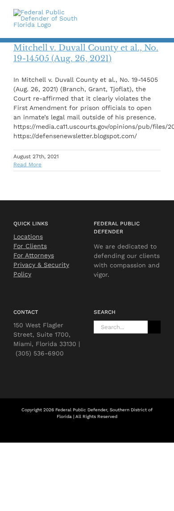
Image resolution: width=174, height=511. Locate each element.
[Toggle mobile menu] (157, 16)
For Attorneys (33, 255)
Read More (27, 164)
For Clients (30, 245)
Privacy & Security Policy (41, 269)
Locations (28, 236)
